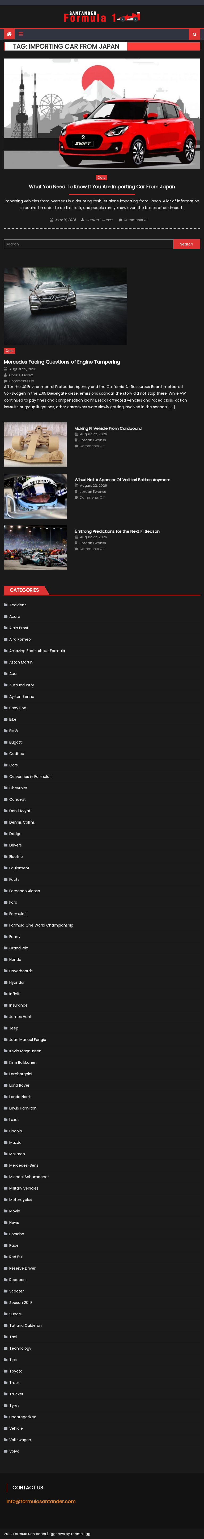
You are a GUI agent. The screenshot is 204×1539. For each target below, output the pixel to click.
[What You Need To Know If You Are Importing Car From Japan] (102, 114)
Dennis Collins (22, 822)
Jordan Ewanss (99, 219)
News (14, 1222)
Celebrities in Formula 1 (30, 776)
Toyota (16, 1371)
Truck (14, 1382)
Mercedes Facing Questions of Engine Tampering (62, 362)
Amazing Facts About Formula (37, 650)
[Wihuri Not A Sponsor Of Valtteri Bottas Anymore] (35, 496)
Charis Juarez (21, 375)
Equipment (19, 868)
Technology (20, 1348)
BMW (13, 730)
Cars (101, 177)
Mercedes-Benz (24, 1165)
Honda (15, 959)
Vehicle (16, 1428)
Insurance (18, 1005)
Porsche (16, 1234)
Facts (14, 879)
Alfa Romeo (20, 639)
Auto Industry (21, 685)
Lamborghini (20, 1074)
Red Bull (16, 1256)
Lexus (14, 1119)
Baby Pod (17, 708)
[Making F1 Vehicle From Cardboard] (35, 444)
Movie (14, 1211)
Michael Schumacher (29, 1176)
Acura (14, 616)
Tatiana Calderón (25, 1325)
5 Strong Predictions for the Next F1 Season (117, 531)
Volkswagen (20, 1439)
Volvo (14, 1451)
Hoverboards (21, 971)
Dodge (15, 833)
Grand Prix (18, 948)
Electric (16, 856)
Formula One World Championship (41, 925)
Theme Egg (80, 1533)
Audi (13, 673)
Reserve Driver (22, 1268)
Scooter (16, 1291)
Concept (17, 799)
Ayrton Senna (21, 696)
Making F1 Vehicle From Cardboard (108, 428)
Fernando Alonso (24, 891)
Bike (12, 719)
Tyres (14, 1405)
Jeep (13, 1028)
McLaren (17, 1154)
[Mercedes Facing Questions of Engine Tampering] (102, 306)
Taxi (13, 1337)
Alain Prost (18, 628)
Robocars (18, 1279)
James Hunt (20, 1016)
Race (14, 1245)
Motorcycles (20, 1199)
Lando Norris (20, 1096)
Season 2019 (20, 1302)
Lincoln (15, 1131)
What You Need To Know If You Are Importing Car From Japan (102, 186)
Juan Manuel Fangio (27, 1039)
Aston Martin (21, 662)
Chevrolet (18, 788)
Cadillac (16, 753)
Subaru (15, 1314)
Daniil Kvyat (20, 811)
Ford (13, 902)
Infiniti (14, 993)
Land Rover (19, 1085)
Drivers (15, 845)
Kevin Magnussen (25, 1051)
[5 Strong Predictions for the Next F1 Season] (35, 547)
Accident (17, 605)
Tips (13, 1359)
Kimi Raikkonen (23, 1062)
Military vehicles (24, 1188)
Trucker (16, 1394)
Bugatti (16, 742)
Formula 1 (18, 913)
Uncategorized (22, 1417)
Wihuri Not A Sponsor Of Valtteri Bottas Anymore (123, 479)
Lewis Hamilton (23, 1108)
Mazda (15, 1142)
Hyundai (16, 982)
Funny (14, 936)
